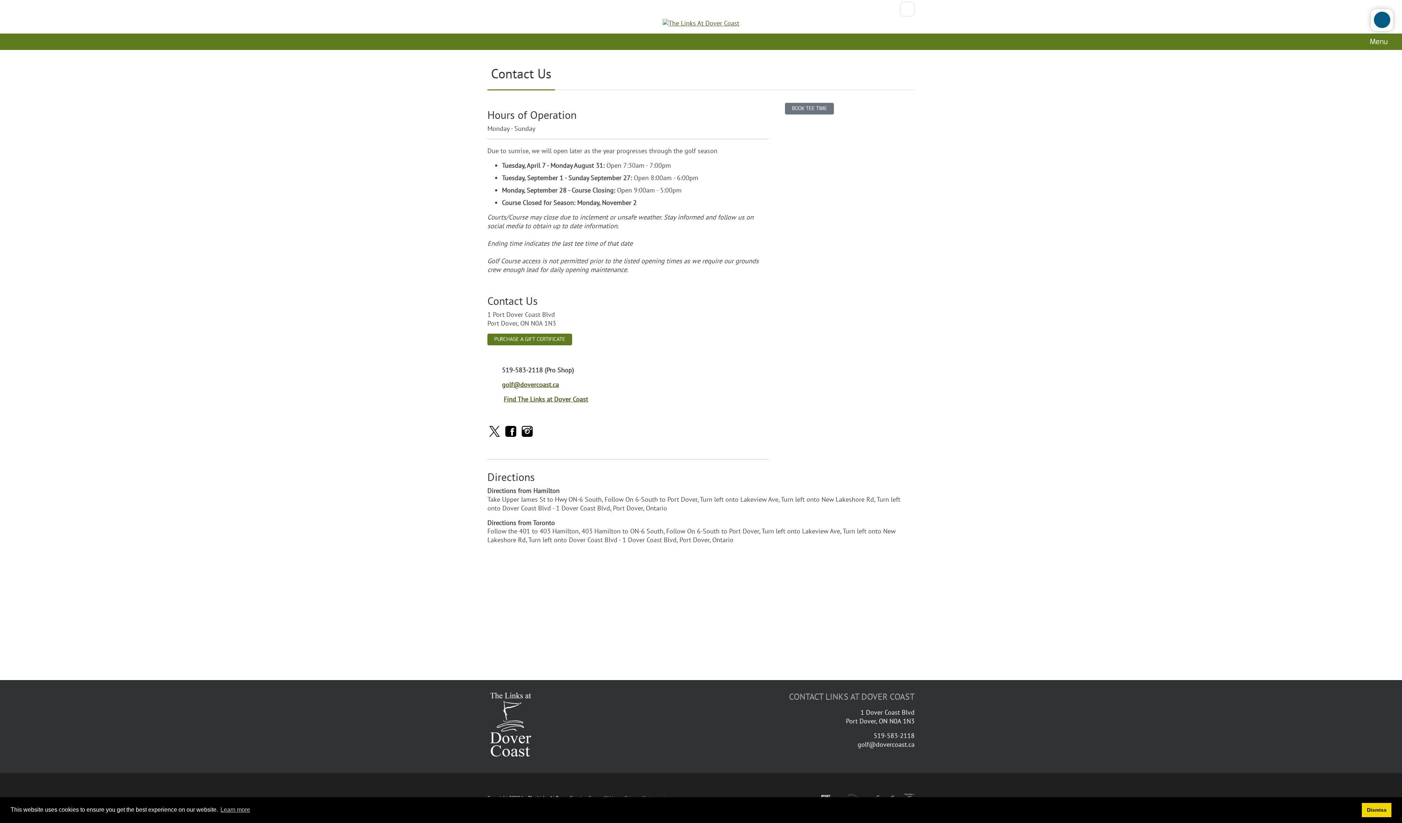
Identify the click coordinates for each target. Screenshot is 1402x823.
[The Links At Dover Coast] (701, 23)
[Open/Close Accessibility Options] (1382, 20)
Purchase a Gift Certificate (529, 339)
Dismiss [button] (1377, 810)
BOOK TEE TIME (809, 108)
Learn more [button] (235, 810)
